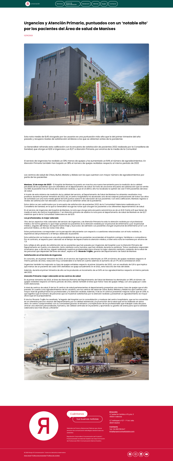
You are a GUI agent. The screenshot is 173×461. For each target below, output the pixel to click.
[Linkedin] (140, 454)
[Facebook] (129, 454)
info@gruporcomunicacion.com (121, 431)
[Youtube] (146, 454)
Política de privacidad (39, 456)
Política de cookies (53, 456)
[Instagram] (135, 454)
